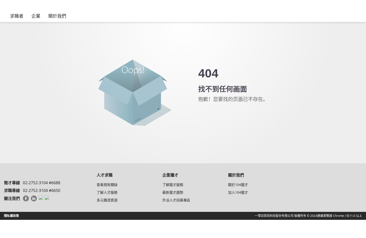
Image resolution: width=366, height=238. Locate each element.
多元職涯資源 (107, 200)
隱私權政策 (11, 216)
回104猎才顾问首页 (225, 114)
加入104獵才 (238, 192)
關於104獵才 (238, 184)
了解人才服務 (107, 192)
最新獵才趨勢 (172, 192)
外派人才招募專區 (176, 200)
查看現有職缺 (107, 184)
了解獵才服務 (172, 184)
